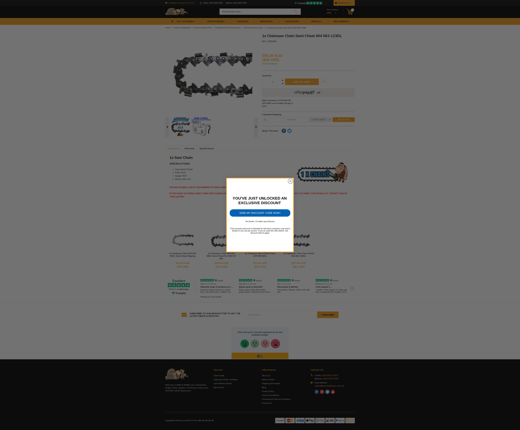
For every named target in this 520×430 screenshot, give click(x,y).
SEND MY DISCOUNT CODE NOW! (260, 213)
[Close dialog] (290, 181)
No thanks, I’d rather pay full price (260, 221)
